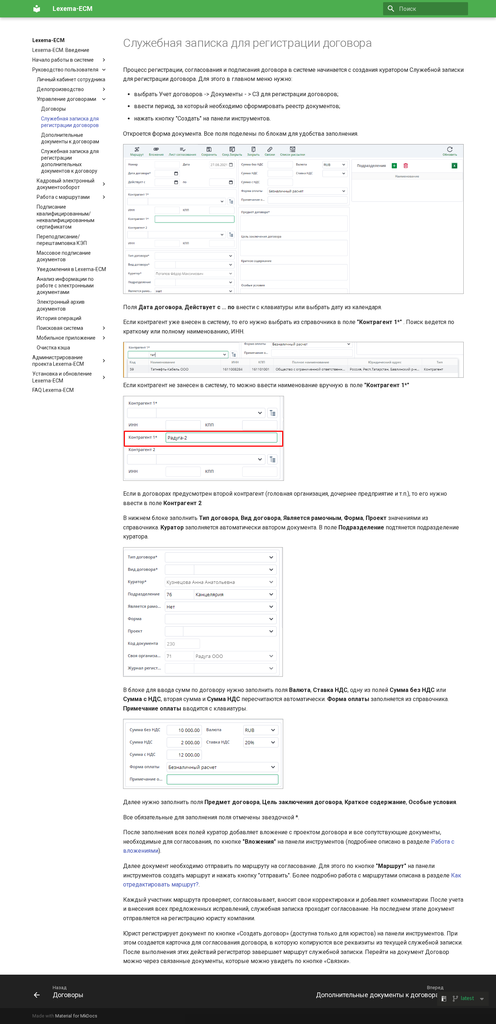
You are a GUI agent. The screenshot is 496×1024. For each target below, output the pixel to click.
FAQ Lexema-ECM (53, 390)
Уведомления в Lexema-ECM (71, 269)
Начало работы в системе (63, 60)
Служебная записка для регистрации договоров (70, 122)
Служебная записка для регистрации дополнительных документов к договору (70, 161)
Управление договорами (66, 99)
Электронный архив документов (61, 305)
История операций (59, 318)
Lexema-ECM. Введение (60, 50)
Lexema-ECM (48, 40)
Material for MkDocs (76, 1016)
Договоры (53, 109)
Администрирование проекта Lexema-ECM (58, 361)
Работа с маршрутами (63, 197)
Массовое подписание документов (64, 256)
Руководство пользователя (65, 70)
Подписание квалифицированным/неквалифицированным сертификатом (65, 217)
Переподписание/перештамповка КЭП (62, 240)
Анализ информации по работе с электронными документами (65, 285)
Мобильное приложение (66, 338)
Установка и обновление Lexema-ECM (62, 377)
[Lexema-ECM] (36, 8)
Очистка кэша (53, 348)
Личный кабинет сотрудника (71, 79)
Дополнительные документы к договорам (70, 138)
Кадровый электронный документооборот (65, 184)
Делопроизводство (60, 89)
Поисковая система (60, 328)
